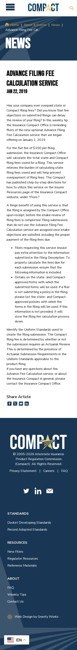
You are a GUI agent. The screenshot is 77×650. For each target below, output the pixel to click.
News (55, 25)
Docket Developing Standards (29, 522)
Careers (49, 471)
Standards (18, 513)
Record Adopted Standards (27, 529)
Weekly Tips (16, 594)
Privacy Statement (23, 471)
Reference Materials (22, 565)
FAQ (64, 471)
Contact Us (15, 601)
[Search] (72, 8)
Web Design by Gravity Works (37, 616)
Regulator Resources (22, 558)
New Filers (15, 551)
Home (14, 25)
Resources (17, 542)
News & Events (35, 25)
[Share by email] (21, 404)
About (13, 578)
